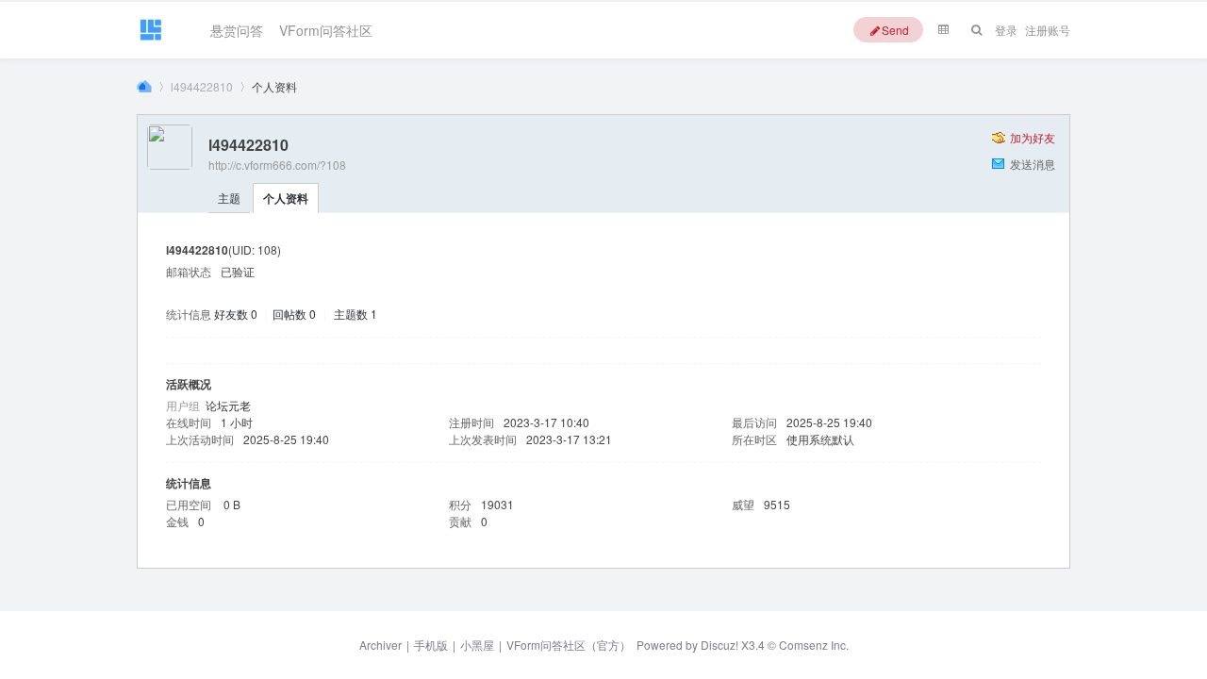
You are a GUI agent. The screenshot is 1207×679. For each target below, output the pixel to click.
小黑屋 (477, 645)
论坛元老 (228, 405)
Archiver (380, 645)
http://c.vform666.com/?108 (277, 165)
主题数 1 (355, 314)
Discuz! (719, 645)
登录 (1006, 30)
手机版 (431, 645)
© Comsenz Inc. (807, 645)
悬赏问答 (236, 27)
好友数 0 (235, 314)
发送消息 (1032, 164)
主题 (229, 198)
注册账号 (1047, 30)
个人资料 (285, 198)
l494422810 (202, 86)
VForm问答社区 (325, 27)
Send (895, 30)
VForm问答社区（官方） (568, 645)
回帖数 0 (294, 314)
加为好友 (1032, 137)
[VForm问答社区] (150, 38)
